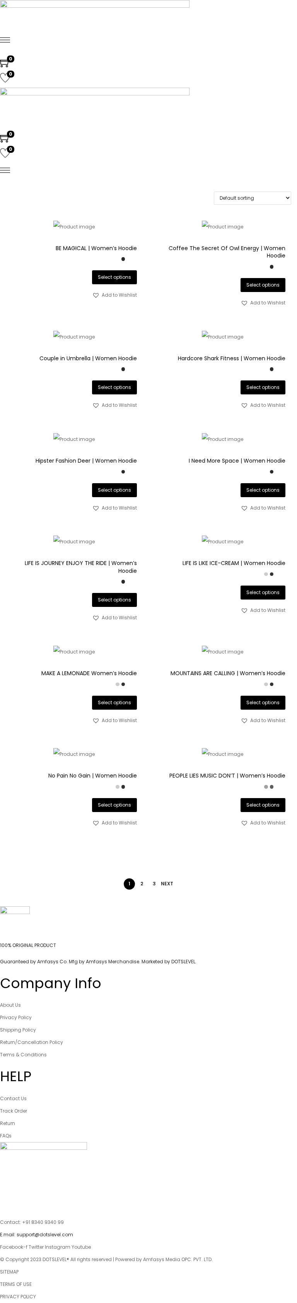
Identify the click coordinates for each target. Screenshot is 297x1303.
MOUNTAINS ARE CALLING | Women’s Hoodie (228, 673)
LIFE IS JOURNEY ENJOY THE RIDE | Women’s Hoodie (81, 567)
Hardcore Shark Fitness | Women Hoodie (231, 358)
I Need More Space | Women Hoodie (237, 461)
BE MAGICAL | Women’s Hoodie (96, 248)
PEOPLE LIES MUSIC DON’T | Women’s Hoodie (227, 775)
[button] (114, 295)
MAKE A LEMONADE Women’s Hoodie (89, 673)
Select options (114, 277)
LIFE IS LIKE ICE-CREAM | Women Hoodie (234, 563)
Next (167, 883)
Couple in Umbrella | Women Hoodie (88, 358)
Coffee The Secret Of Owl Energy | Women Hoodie (227, 252)
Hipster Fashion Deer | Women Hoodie (86, 461)
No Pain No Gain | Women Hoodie (92, 775)
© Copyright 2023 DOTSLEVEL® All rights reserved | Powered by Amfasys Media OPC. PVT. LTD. (106, 1259)
